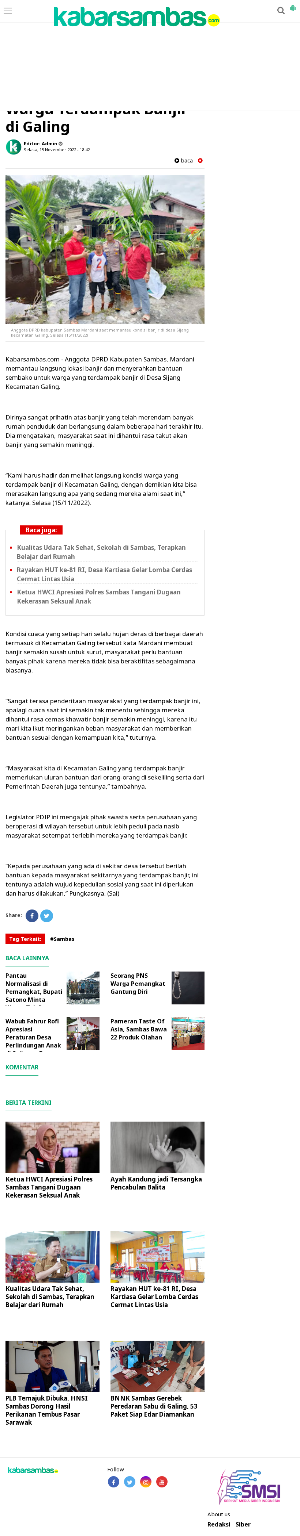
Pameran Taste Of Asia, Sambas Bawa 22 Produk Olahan (138, 1029)
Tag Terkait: (25, 938)
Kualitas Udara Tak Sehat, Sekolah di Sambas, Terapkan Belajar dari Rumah (49, 1296)
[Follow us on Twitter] (129, 1481)
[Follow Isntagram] (145, 1481)
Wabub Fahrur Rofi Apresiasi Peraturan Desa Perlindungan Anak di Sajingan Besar (33, 1037)
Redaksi (218, 1524)
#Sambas (62, 938)
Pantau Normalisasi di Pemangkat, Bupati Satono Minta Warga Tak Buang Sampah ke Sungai (34, 996)
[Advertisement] (150, 56)
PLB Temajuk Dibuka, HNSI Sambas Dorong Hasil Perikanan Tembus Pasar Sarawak (46, 1410)
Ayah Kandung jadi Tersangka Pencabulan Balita (156, 1183)
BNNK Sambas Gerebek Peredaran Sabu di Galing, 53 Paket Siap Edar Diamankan (154, 1406)
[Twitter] (46, 915)
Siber (243, 1524)
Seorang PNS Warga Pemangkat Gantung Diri (137, 984)
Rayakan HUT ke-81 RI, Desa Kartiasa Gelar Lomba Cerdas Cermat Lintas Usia (154, 1296)
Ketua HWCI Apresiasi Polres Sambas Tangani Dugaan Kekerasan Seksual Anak (49, 1187)
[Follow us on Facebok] (113, 1481)
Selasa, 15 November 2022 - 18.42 (57, 149)
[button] (292, 5)
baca (186, 160)
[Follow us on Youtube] (161, 1481)
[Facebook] (32, 915)
